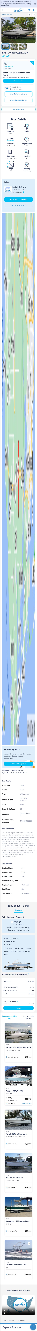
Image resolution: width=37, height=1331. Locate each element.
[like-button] (34, 14)
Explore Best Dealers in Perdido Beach (14, 773)
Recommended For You (9, 1017)
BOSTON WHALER (11, 158)
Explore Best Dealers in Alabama (12, 770)
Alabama (22, 1320)
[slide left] (4, 29)
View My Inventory (17, 205)
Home (5, 1320)
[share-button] (29, 14)
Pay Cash (18, 910)
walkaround (11, 146)
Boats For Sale (13, 1320)
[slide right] (33, 29)
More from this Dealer (28, 1017)
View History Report (17, 764)
